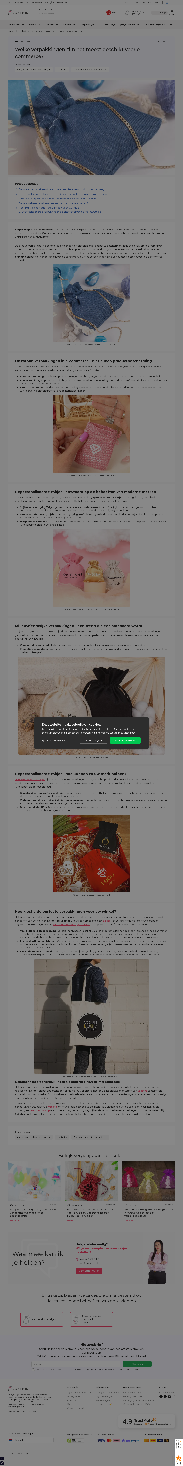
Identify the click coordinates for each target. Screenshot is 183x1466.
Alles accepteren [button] (125, 740)
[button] (54, 740)
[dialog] (91, 733)
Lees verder (129, 732)
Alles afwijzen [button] (93, 740)
